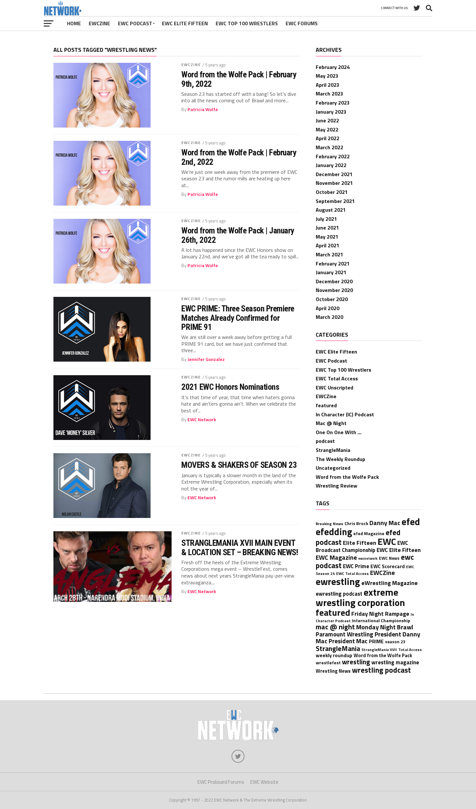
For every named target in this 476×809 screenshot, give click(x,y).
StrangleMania (333, 450)
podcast (325, 441)
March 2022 (329, 147)
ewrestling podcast (339, 594)
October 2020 (332, 299)
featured (326, 405)
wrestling (356, 662)
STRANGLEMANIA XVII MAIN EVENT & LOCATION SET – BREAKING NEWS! (239, 547)
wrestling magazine (395, 662)
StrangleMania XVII (379, 649)
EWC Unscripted (334, 387)
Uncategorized (333, 468)
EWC (387, 541)
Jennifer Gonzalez (206, 359)
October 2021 (332, 192)
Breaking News (329, 524)
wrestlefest (328, 662)
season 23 (395, 641)
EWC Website (264, 782)
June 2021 (327, 227)
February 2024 (333, 67)
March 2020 (329, 317)
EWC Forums (302, 23)
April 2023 (327, 85)
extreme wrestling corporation (360, 597)
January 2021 (331, 272)
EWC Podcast (135, 23)
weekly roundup (334, 655)
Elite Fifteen (359, 542)
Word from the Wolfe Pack (347, 477)
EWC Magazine (336, 557)
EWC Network (201, 419)
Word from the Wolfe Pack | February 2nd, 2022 (238, 157)
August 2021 (331, 210)
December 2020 (334, 281)
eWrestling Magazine (389, 582)
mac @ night (335, 626)
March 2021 (329, 254)
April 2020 (327, 308)
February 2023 (333, 103)
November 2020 (334, 290)
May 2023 (327, 76)
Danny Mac (384, 523)
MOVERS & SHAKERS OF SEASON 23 (239, 464)
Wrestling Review (336, 485)
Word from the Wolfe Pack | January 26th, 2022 (237, 235)
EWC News (389, 558)
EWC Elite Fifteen (185, 23)
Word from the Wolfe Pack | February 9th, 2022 (238, 79)
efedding (334, 532)
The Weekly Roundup (340, 459)
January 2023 (331, 112)
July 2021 (326, 219)
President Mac (348, 641)
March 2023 (329, 93)
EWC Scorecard (387, 566)
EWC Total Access (337, 378)
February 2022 (333, 156)
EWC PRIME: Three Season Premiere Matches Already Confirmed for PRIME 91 (237, 317)
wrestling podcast (381, 670)
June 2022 (327, 120)
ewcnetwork (368, 558)
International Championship (381, 620)
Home (74, 23)
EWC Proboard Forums (221, 782)
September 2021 (335, 201)
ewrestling (338, 581)
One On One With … (338, 432)
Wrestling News (333, 671)
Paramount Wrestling (344, 634)
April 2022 (327, 138)
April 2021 (327, 245)
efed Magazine (368, 533)
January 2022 (331, 165)
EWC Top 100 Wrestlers (247, 23)
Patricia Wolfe (202, 109)
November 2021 (334, 183)
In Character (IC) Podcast (345, 414)
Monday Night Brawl (384, 627)
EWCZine (99, 23)
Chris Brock (356, 523)
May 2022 (327, 129)
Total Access (410, 649)
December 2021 (334, 174)
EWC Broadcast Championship (362, 546)
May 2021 (327, 237)
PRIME (376, 641)
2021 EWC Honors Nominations (230, 386)
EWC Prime (356, 566)
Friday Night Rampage (380, 613)
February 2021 (333, 263)
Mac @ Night (331, 423)
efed (411, 521)
